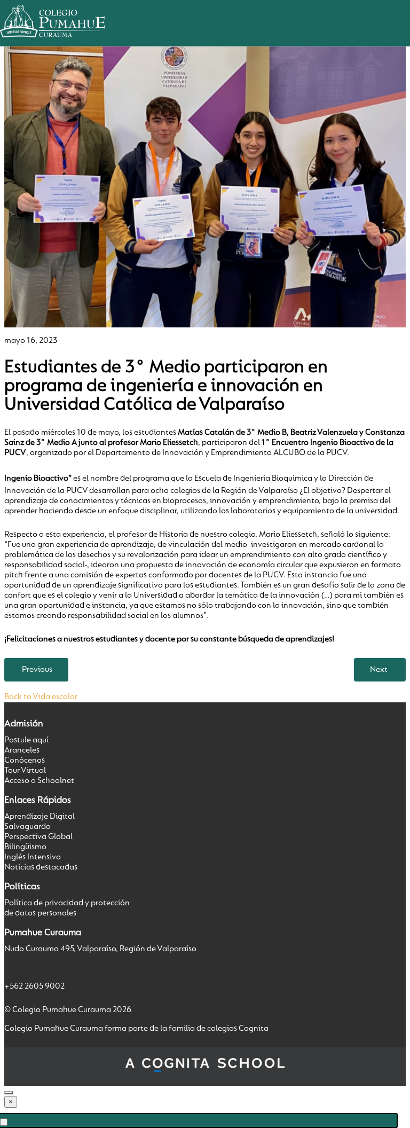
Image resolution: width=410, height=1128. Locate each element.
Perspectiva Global (38, 837)
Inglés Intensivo (32, 857)
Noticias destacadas (40, 867)
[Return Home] (52, 40)
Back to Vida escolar (40, 697)
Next (379, 669)
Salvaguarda (27, 826)
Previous (37, 669)
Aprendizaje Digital (39, 816)
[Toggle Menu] (3, 1122)
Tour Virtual (25, 770)
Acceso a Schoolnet (39, 781)
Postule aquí (26, 740)
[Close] (8, 1092)
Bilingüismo (25, 847)
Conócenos (24, 760)
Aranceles (22, 750)
